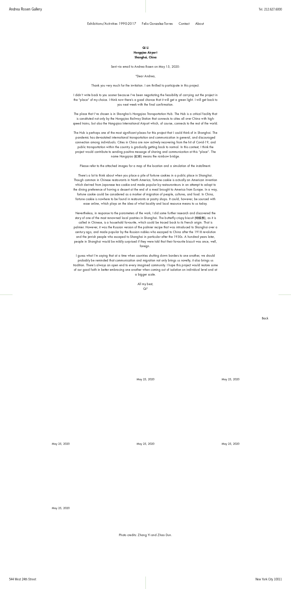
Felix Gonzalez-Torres (157, 23)
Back (265, 318)
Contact (184, 23)
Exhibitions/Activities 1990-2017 (111, 23)
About (199, 23)
